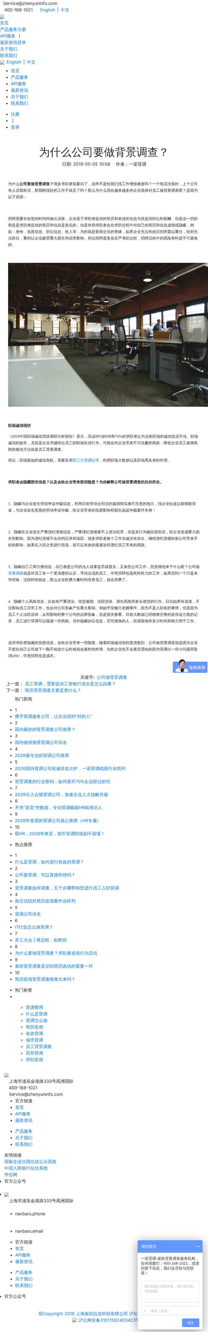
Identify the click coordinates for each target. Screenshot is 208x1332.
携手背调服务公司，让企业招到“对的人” (53, 716)
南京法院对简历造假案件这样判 (45, 901)
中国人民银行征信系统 (26, 1168)
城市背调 (34, 1040)
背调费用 (34, 1007)
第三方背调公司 (86, 460)
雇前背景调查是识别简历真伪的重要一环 (54, 966)
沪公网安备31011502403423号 (109, 1320)
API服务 (7, 36)
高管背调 (34, 1053)
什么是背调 (36, 1014)
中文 (65, 9)
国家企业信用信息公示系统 (30, 1161)
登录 (21, 42)
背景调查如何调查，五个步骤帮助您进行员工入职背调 (67, 888)
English (47, 9)
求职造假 (34, 1059)
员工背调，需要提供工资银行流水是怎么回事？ (70, 683)
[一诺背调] (2, 16)
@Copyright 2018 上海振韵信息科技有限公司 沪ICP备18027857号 (104, 1313)
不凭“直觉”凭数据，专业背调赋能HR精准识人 (58, 807)
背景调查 (15, 573)
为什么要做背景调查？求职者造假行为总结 (56, 953)
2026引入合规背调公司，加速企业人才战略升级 (61, 794)
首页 (4, 23)
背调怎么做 (36, 1020)
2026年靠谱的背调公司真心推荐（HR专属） (58, 820)
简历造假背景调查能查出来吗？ (45, 979)
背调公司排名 (28, 914)
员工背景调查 (39, 1046)
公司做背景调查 (112, 677)
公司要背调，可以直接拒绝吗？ (45, 875)
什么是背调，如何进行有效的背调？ (49, 861)
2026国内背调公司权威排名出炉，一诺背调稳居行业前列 (70, 768)
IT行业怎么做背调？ (34, 927)
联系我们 (8, 55)
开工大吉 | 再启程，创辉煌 (41, 940)
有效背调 (34, 1033)
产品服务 (8, 29)
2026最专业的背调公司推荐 (42, 755)
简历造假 (34, 1027)
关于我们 (8, 49)
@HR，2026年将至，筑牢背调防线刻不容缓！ (60, 833)
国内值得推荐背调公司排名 (41, 742)
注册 (21, 29)
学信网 (10, 1174)
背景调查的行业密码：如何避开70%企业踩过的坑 (62, 781)
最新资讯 (8, 42)
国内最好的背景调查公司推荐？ (45, 729)
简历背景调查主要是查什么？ (53, 690)
